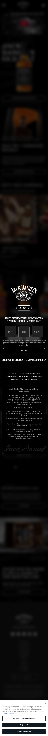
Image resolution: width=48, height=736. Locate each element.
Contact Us (33, 376)
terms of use (27, 340)
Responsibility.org (20, 413)
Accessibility (32, 380)
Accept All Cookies (24, 732)
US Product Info (11, 376)
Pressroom (23, 380)
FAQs (40, 376)
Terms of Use (12, 373)
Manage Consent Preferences (24, 718)
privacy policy (24, 345)
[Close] (45, 703)
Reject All (24, 725)
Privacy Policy (24, 373)
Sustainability (23, 376)
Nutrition (14, 380)
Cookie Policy (35, 373)
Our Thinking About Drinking (31, 414)
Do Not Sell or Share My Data (24, 408)
